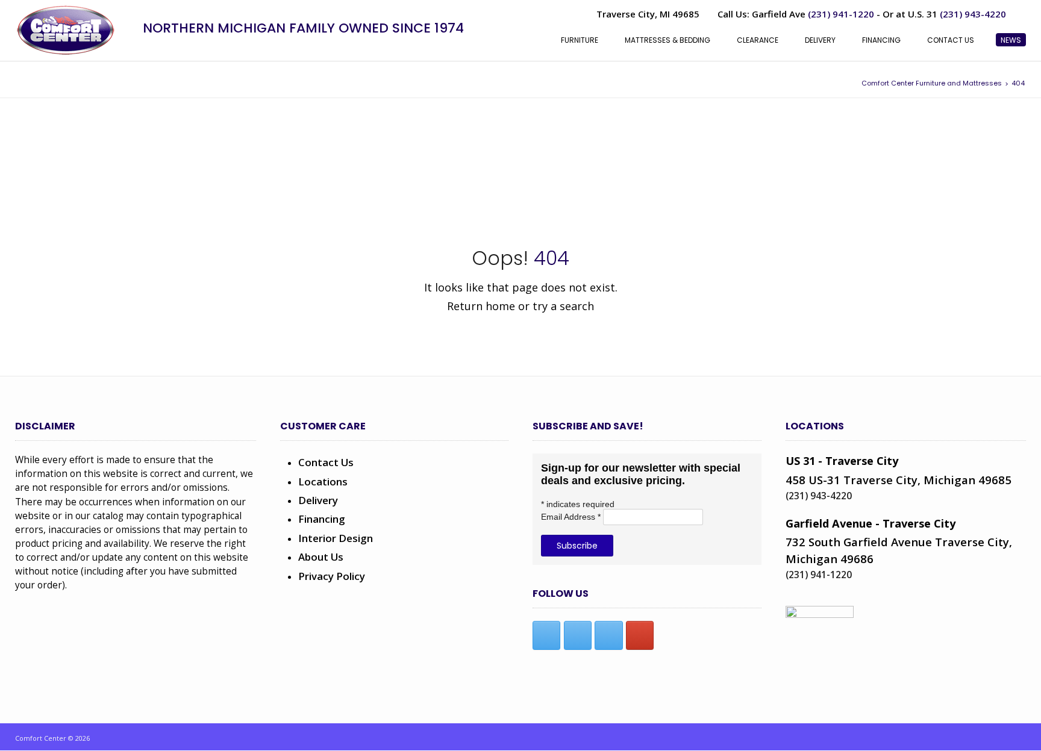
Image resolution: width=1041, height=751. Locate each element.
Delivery (318, 500)
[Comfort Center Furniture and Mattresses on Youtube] (608, 635)
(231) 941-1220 (841, 14)
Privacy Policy (331, 576)
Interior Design (335, 538)
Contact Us (326, 462)
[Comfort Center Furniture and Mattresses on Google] (640, 635)
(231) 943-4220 (973, 14)
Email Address (571, 517)
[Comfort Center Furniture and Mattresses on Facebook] (546, 635)
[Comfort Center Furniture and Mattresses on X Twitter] (578, 635)
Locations (323, 481)
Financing (321, 519)
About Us (320, 557)
